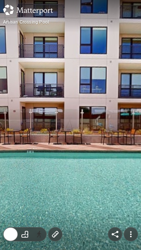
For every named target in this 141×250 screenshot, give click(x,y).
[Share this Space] (115, 234)
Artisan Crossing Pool (26, 22)
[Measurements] (55, 234)
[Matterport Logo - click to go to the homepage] (28, 9)
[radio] (10, 234)
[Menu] (131, 234)
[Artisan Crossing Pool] (70, 125)
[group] (25, 234)
